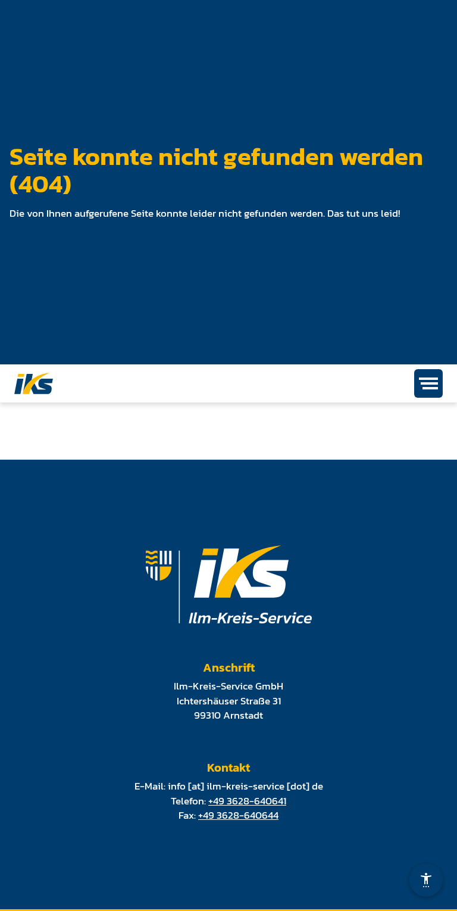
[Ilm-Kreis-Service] (33, 383)
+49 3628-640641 (247, 801)
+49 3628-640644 (238, 815)
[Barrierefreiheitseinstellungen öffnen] (426, 880)
